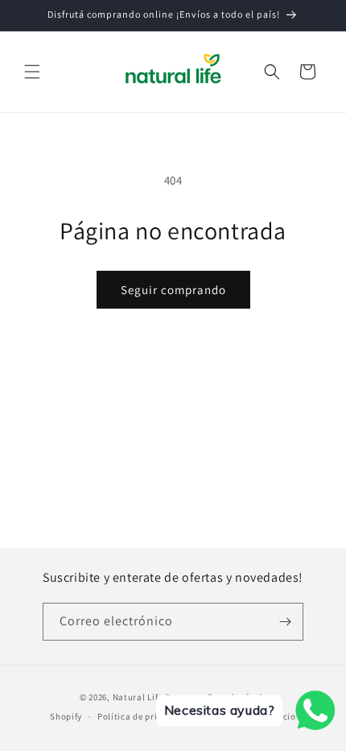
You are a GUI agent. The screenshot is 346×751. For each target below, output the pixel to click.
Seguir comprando (173, 289)
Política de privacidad (144, 716)
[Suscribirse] (285, 622)
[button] (32, 71)
